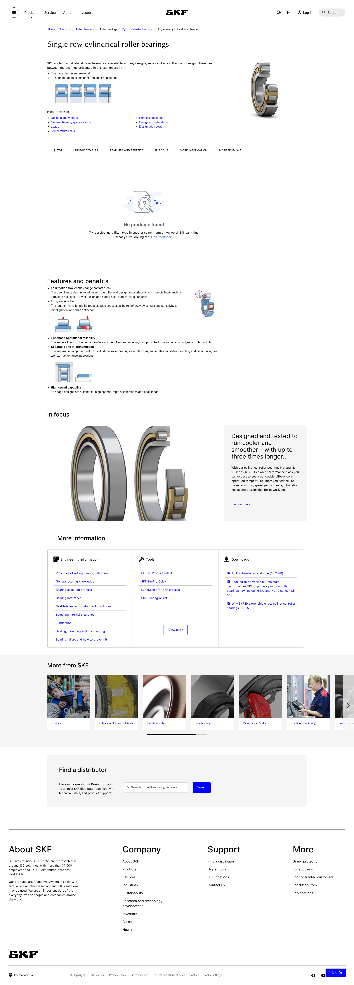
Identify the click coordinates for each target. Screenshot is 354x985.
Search (201, 787)
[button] (279, 12)
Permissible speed (151, 117)
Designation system (152, 126)
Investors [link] (86, 13)
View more (175, 629)
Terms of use (97, 975)
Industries (130, 885)
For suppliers (303, 869)
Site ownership (139, 975)
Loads (55, 126)
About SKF (130, 861)
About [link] (68, 13)
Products (65, 29)
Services (129, 877)
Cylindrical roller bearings (137, 29)
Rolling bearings (85, 29)
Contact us (216, 885)
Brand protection (306, 861)
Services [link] (50, 13)
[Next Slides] (348, 705)
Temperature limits (63, 131)
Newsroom (131, 930)
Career (127, 922)
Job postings (303, 893)
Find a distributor (221, 861)
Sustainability (132, 893)
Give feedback (161, 237)
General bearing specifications (71, 122)
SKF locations (218, 877)
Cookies (194, 975)
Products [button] (31, 13)
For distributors (305, 885)
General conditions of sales (169, 975)
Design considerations (154, 122)
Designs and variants (65, 117)
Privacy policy (117, 975)
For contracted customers (313, 877)
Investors (129, 914)
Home (51, 29)
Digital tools (217, 869)
